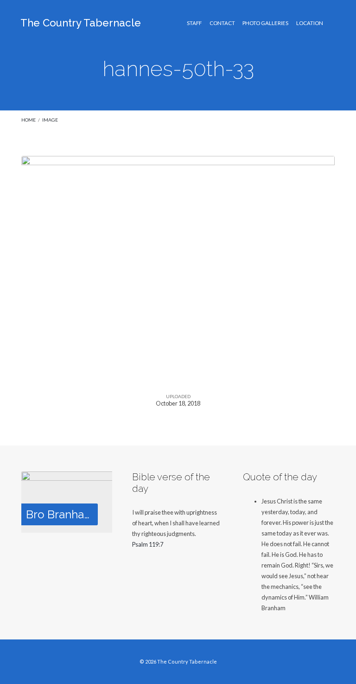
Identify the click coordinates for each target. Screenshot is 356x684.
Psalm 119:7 (147, 544)
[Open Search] (332, 23)
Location (309, 23)
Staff (194, 23)
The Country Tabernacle (80, 23)
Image (50, 120)
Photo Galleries (265, 23)
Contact (222, 23)
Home (28, 120)
